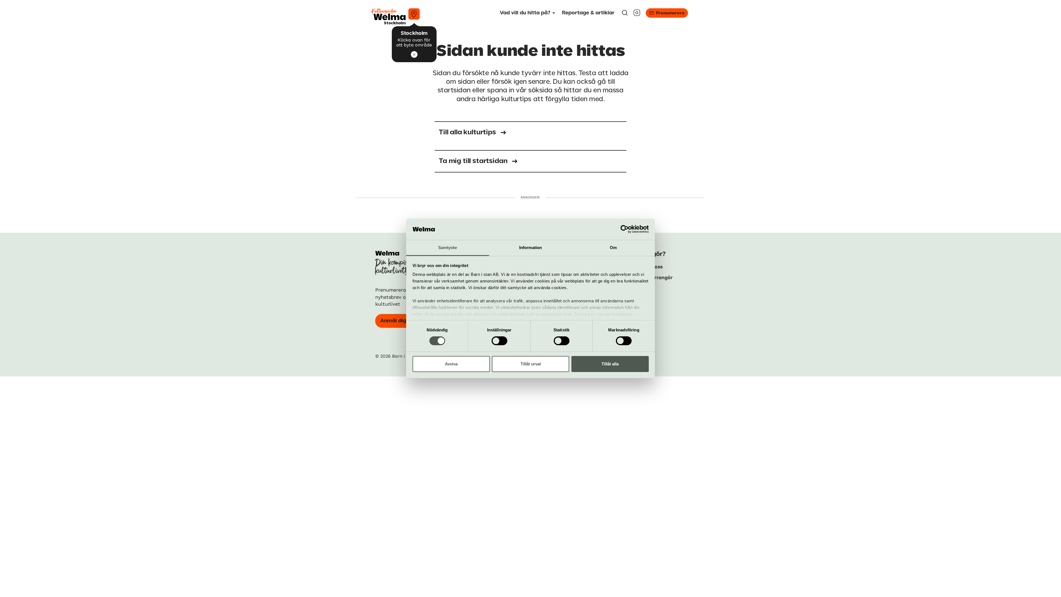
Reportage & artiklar (588, 13)
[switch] (499, 340)
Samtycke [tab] (447, 247)
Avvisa (451, 364)
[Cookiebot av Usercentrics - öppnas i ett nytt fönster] (624, 229)
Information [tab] (530, 247)
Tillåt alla (610, 364)
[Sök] (624, 14)
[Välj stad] (414, 14)
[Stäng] (414, 54)
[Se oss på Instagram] (637, 14)
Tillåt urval (531, 364)
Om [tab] (613, 247)
